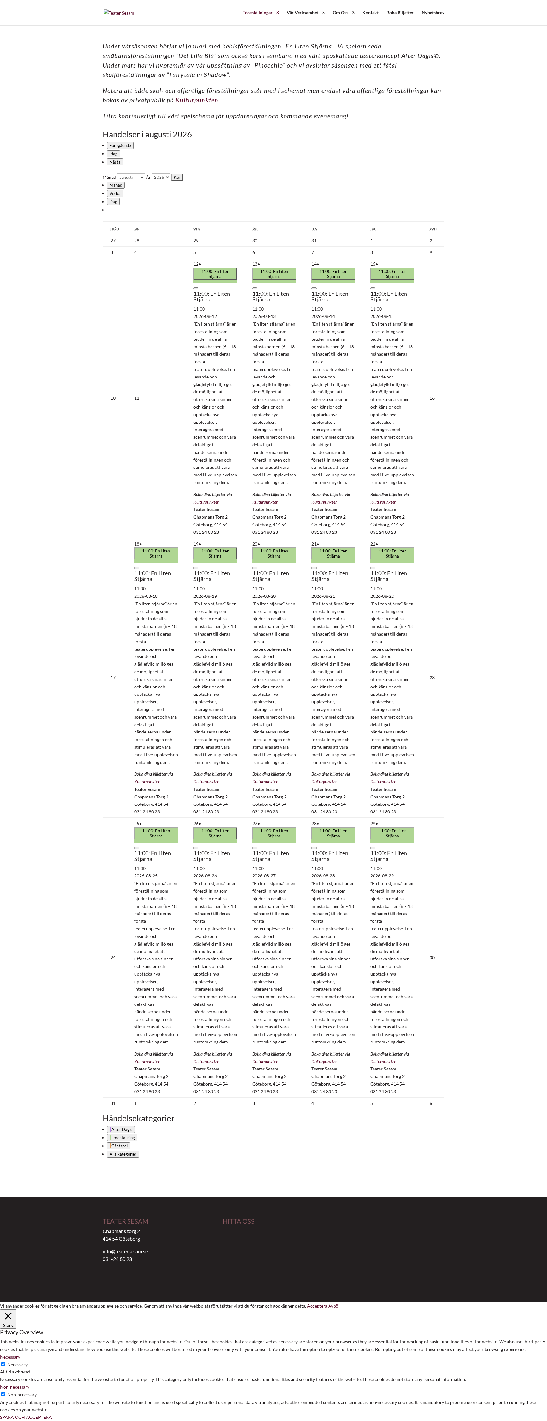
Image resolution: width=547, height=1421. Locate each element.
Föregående (120, 145)
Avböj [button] (334, 1305)
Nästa (115, 162)
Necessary (17, 1364)
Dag (113, 201)
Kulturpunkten (196, 100)
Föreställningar (257, 12)
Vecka (115, 193)
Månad (109, 177)
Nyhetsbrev (433, 12)
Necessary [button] (10, 1357)
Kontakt (370, 12)
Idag (113, 153)
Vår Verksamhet (302, 12)
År (148, 177)
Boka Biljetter (400, 12)
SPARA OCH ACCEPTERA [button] (26, 1417)
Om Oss (340, 12)
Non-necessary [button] (14, 1387)
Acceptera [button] (317, 1305)
